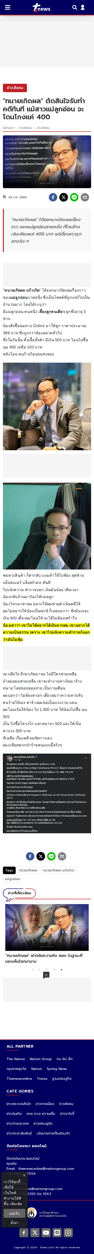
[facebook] (53, 197)
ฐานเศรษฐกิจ (62, 1078)
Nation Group (41, 1059)
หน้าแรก (8, 128)
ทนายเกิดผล (28, 870)
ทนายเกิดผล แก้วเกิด (58, 870)
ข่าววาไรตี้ (67, 1113)
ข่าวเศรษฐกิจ (43, 1123)
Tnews (42, 1078)
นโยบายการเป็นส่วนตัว (53, 1133)
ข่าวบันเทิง (14, 1113)
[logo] (38, 7)
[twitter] (63, 197)
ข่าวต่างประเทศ (18, 1123)
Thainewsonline (19, 1078)
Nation (36, 1068)
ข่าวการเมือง (45, 1103)
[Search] (75, 7)
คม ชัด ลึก (65, 1059)
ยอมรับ (14, 1213)
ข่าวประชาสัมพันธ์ (19, 1133)
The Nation (16, 1059)
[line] (74, 197)
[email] (85, 197)
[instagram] (68, 1232)
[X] (35, 1232)
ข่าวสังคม (25, 128)
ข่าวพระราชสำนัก (19, 1103)
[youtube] (46, 1232)
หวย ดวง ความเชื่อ (41, 1113)
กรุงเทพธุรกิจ (17, 1068)
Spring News (57, 1068)
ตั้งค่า (15, 1222)
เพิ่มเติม (16, 1203)
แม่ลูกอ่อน (12, 879)
